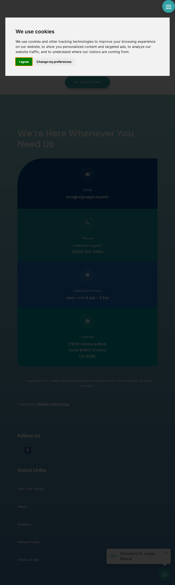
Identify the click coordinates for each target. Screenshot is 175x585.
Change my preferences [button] (53, 61)
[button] (168, 6)
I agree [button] (24, 61)
